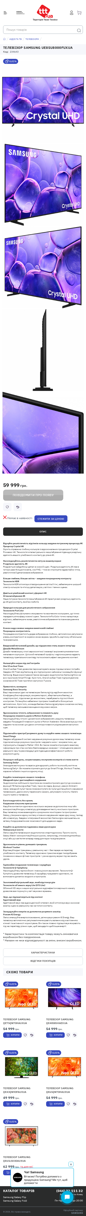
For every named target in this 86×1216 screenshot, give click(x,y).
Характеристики (43, 952)
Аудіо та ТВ (15, 39)
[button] (21, 998)
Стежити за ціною (51, 518)
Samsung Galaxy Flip (14, 1197)
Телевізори (32, 39)
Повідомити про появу (33, 495)
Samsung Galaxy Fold (15, 1200)
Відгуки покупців (43, 960)
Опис (43, 531)
